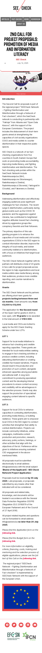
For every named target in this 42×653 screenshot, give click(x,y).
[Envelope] (34, 625)
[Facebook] (7, 625)
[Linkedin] (28, 625)
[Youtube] (21, 625)
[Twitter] (14, 625)
